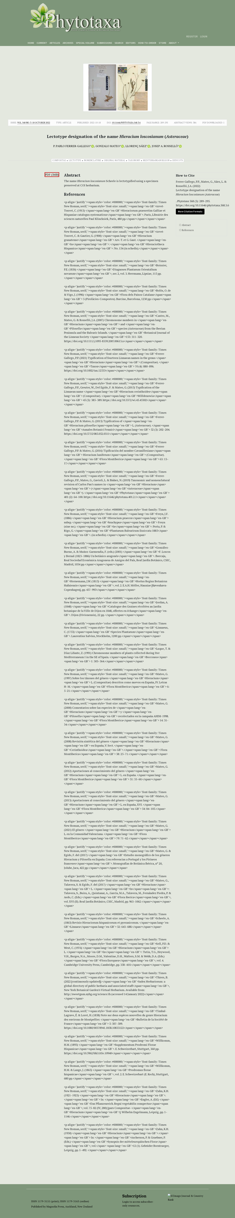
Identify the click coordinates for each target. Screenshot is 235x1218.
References (188, 230)
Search (119, 42)
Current (42, 42)
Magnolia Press (55, 1206)
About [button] (173, 42)
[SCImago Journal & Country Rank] (186, 1197)
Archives (68, 42)
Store (162, 42)
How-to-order (147, 42)
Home (31, 42)
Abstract (186, 225)
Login (203, 36)
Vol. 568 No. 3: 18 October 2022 (33, 122)
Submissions (104, 42)
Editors (131, 42)
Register (192, 36)
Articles (55, 42)
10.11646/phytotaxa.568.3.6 (126, 122)
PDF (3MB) (52, 174)
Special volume (85, 42)
